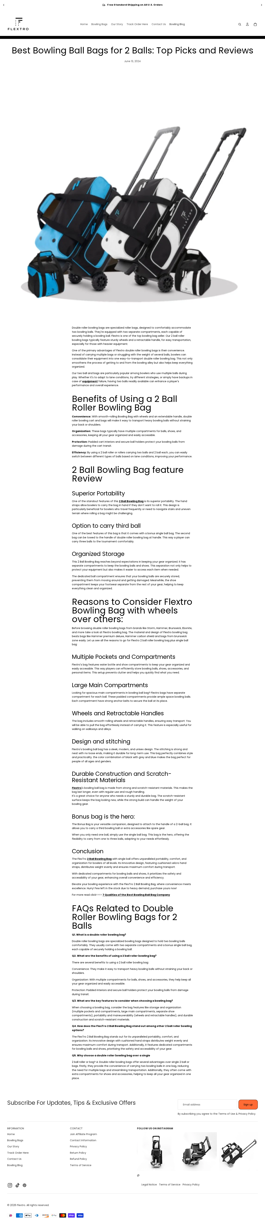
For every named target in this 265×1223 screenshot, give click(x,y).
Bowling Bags (15, 1140)
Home (11, 1134)
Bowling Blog (15, 1165)
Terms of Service (80, 1165)
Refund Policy (78, 1159)
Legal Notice (149, 1184)
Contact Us (14, 1159)
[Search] (240, 24)
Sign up (248, 1104)
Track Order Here (18, 1153)
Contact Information (83, 1140)
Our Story (13, 1146)
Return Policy (78, 1153)
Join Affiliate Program (83, 1134)
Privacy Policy (78, 1146)
